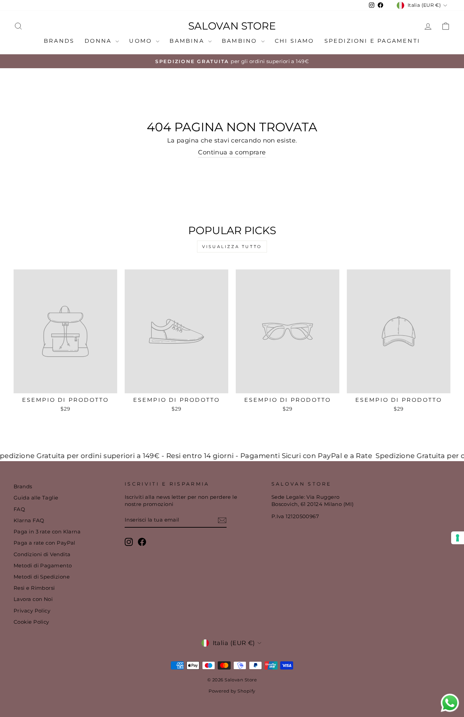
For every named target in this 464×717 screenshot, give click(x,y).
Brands (59, 41)
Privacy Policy (32, 610)
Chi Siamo (294, 41)
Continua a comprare (232, 152)
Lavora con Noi (33, 599)
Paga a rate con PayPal (44, 543)
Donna (99, 41)
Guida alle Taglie (36, 497)
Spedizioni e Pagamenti (372, 41)
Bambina (188, 41)
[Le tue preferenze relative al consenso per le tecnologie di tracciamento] (457, 537)
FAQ (19, 509)
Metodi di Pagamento (43, 565)
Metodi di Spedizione (42, 576)
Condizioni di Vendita (42, 554)
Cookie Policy (31, 622)
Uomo (141, 41)
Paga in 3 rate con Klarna (47, 531)
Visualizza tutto (232, 246)
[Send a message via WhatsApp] (450, 703)
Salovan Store (232, 26)
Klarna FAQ (29, 520)
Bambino (241, 41)
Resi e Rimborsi (34, 588)
